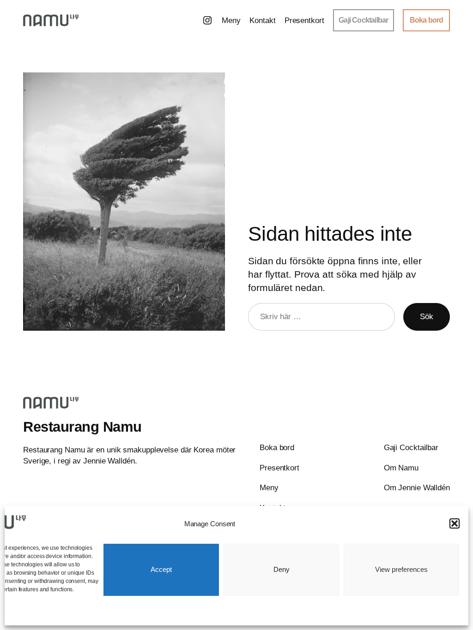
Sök (426, 316)
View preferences (401, 569)
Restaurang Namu (82, 427)
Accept (161, 569)
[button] (454, 523)
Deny (281, 569)
